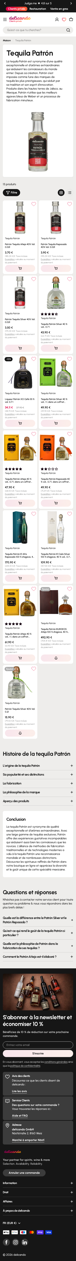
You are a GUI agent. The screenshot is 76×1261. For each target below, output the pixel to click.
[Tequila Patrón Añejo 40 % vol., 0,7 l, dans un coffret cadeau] (20, 447)
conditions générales (56, 1061)
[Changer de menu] (5, 19)
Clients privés (16, 8)
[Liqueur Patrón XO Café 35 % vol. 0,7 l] (20, 372)
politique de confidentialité (25, 1065)
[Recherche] (68, 30)
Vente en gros (59, 8)
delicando (19, 1254)
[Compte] (57, 19)
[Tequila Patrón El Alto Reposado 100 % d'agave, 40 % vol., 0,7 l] (20, 527)
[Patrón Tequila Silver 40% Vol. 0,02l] (20, 292)
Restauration (38, 8)
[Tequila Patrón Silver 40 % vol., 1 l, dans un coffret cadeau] (56, 372)
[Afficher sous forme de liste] (69, 192)
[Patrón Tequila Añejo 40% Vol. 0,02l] (20, 217)
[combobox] (38, 30)
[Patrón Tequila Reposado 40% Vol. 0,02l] (56, 217)
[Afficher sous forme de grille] (61, 192)
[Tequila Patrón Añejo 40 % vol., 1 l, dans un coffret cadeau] (20, 602)
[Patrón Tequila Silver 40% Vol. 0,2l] (20, 682)
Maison (7, 40)
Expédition (10, 259)
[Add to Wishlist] (34, 204)
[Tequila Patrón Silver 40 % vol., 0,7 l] (56, 292)
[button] (5, 3)
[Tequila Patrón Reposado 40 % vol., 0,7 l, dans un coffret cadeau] (56, 447)
